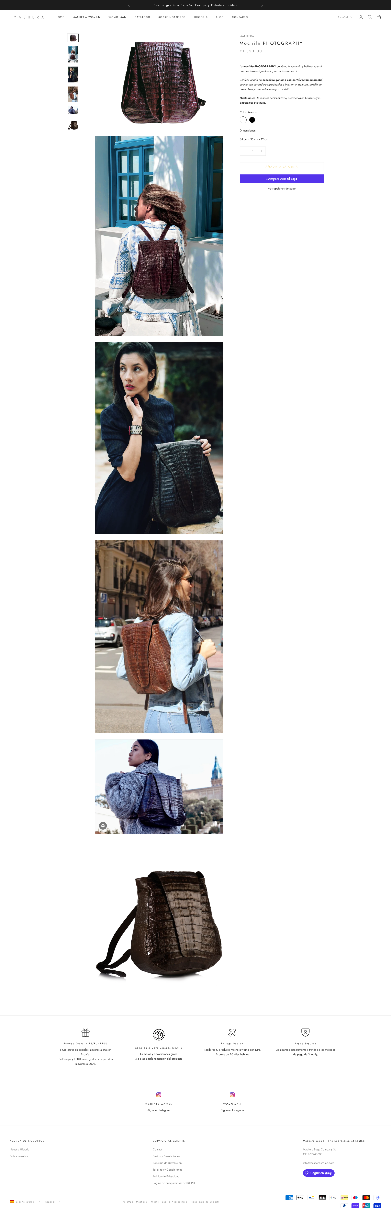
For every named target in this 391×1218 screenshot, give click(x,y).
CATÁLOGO (142, 17)
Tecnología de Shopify (205, 1201)
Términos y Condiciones (167, 1170)
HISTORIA (201, 17)
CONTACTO (240, 17)
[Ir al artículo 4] (73, 94)
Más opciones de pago (282, 188)
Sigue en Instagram (158, 1110)
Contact (157, 1149)
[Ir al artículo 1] (73, 38)
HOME (60, 17)
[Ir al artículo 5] (73, 110)
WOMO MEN (232, 1104)
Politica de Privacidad (166, 1176)
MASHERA (247, 36)
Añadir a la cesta (282, 167)
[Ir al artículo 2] (73, 54)
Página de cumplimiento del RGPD (174, 1183)
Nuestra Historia (20, 1149)
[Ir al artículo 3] (73, 74)
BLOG (220, 17)
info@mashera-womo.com (318, 1163)
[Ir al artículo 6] (73, 124)
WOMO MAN (117, 17)
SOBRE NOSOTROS (172, 17)
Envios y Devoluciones (166, 1156)
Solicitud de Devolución (167, 1163)
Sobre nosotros (19, 1156)
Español (343, 17)
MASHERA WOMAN (86, 17)
